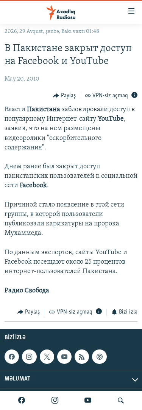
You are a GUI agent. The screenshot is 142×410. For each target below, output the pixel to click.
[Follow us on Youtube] (64, 356)
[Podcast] (99, 356)
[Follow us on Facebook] (12, 356)
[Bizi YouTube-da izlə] (88, 400)
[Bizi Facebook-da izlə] (21, 400)
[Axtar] (120, 400)
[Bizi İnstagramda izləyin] (55, 400)
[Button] (64, 96)
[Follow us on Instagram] (29, 356)
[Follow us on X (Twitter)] (47, 356)
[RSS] (82, 356)
